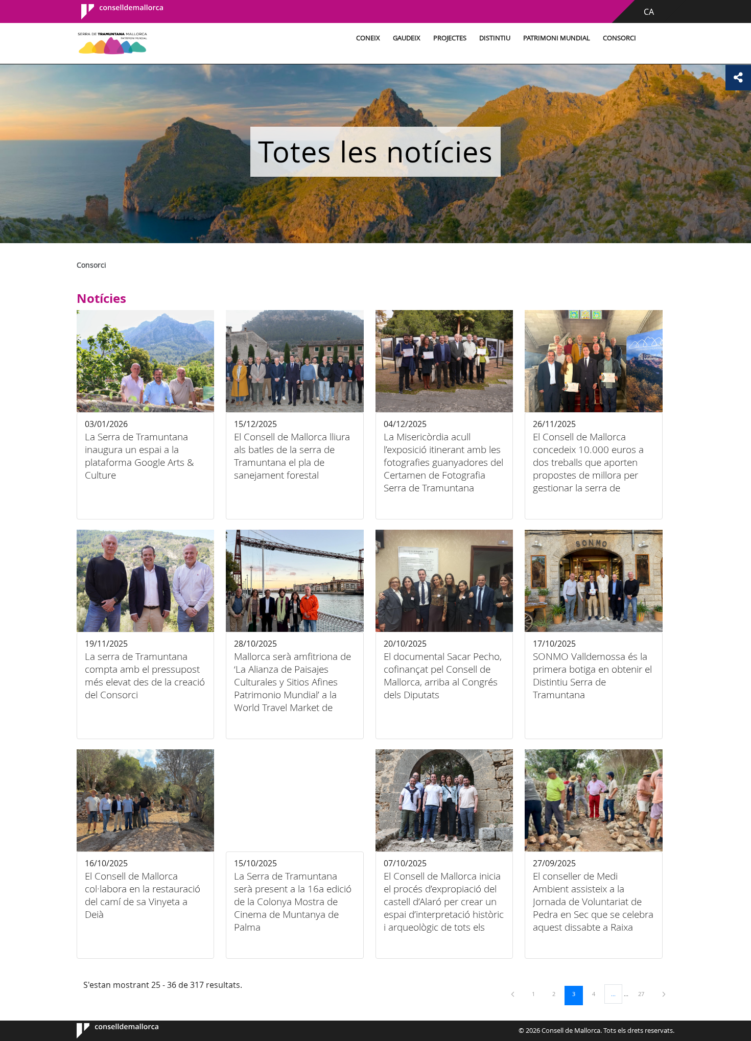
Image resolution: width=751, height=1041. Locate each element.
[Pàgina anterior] (513, 994)
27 (645, 993)
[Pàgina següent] (663, 994)
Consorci (619, 38)
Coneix (368, 38)
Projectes (449, 38)
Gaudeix (406, 38)
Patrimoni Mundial (556, 38)
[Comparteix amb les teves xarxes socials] (738, 77)
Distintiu (494, 38)
